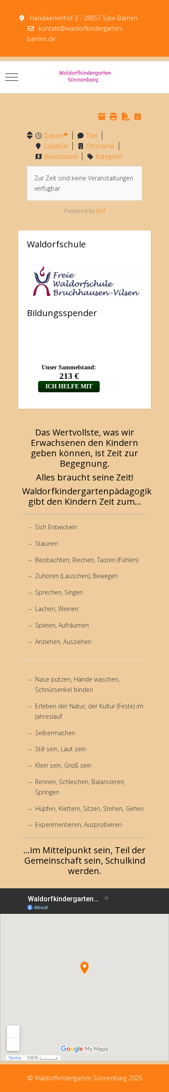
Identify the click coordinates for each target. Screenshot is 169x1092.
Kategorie (109, 156)
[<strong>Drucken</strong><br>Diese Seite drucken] (113, 117)
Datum (53, 135)
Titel (92, 135)
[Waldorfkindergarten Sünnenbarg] (85, 77)
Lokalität (56, 146)
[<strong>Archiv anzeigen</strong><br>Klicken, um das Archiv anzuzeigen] (102, 117)
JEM (100, 211)
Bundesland (61, 156)
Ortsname (100, 146)
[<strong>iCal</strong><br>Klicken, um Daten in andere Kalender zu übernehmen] (137, 117)
